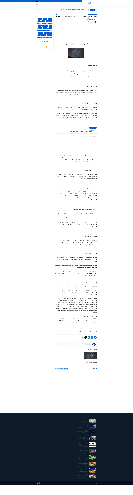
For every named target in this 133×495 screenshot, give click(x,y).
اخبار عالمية (50, 30)
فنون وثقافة (42, 30)
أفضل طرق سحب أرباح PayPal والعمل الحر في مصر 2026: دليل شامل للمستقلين (82, 439)
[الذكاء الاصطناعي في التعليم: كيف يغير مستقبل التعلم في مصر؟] (92, 451)
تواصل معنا (68, 1)
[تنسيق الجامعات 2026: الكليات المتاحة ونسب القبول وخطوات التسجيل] (92, 464)
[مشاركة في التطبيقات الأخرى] (82, 337)
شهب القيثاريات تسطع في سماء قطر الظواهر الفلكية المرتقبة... (82, 131)
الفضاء (50, 37)
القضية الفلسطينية (43, 37)
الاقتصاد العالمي (43, 35)
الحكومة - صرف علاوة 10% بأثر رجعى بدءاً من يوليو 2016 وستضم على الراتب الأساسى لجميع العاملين (83, 445)
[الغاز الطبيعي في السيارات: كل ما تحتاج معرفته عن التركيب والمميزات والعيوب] (92, 457)
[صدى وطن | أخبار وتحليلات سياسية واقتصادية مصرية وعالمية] (89, 3)
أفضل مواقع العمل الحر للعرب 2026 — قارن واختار (83, 426)
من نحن (80, 1)
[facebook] (39, 1)
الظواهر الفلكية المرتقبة (92, 14)
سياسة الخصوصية (74, 1)
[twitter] (37, 1)
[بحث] (37, 4)
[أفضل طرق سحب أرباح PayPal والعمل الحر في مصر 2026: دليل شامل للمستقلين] (92, 438)
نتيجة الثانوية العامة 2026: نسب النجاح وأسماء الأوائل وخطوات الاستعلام (83, 477)
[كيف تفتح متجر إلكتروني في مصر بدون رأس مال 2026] (92, 432)
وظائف (56, 4)
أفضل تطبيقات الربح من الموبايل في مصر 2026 (83, 421)
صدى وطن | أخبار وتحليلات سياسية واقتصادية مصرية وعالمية (76, 483)
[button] (92, 337)
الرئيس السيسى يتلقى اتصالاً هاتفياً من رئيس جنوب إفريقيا (77, 9)
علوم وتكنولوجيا (49, 21)
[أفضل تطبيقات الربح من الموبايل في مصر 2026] (92, 421)
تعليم (76, 4)
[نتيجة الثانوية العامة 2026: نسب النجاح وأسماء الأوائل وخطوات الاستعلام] (92, 476)
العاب (40, 23)
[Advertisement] (76, 32)
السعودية (45, 28)
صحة (74, 4)
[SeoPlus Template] (96, 483)
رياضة (71, 4)
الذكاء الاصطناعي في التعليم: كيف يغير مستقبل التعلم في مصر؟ (83, 452)
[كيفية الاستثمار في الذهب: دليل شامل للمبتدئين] (92, 470)
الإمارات (50, 28)
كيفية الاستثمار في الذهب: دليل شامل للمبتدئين (83, 470)
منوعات (63, 4)
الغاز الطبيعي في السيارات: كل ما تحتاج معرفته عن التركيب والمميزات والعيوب (82, 458)
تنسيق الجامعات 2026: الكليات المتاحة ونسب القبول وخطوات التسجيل (83, 465)
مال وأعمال (67, 4)
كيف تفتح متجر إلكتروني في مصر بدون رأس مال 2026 (83, 432)
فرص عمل (40, 28)
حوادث (51, 35)
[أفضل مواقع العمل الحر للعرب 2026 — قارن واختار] (92, 426)
